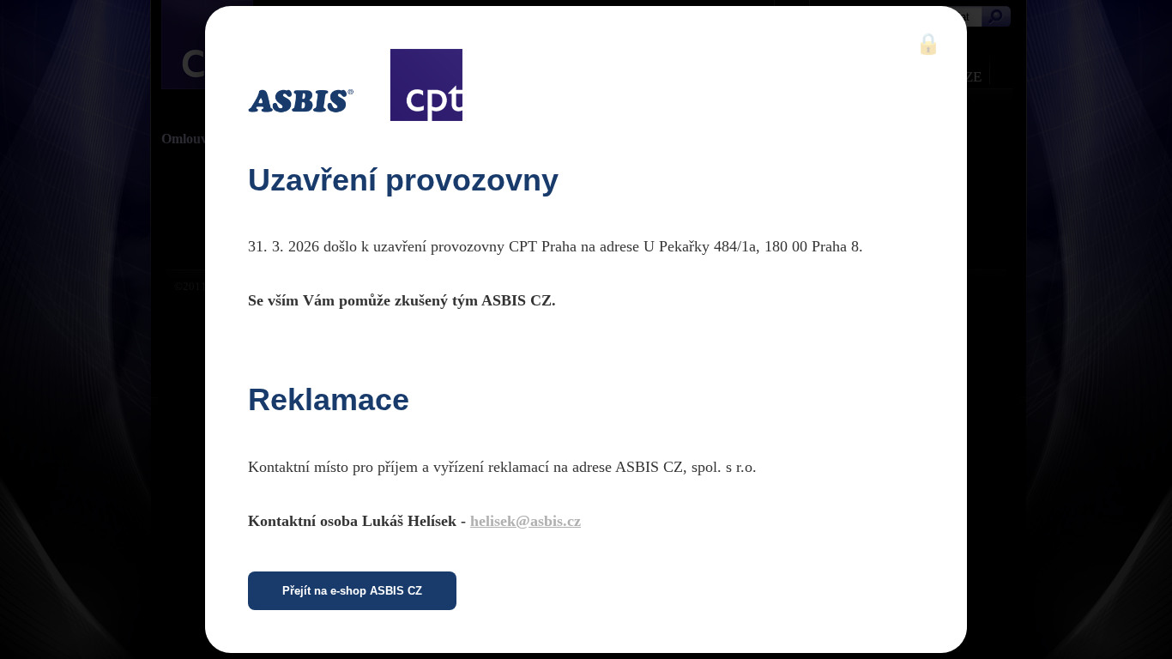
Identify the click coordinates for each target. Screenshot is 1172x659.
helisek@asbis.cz (525, 520)
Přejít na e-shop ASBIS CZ (352, 590)
